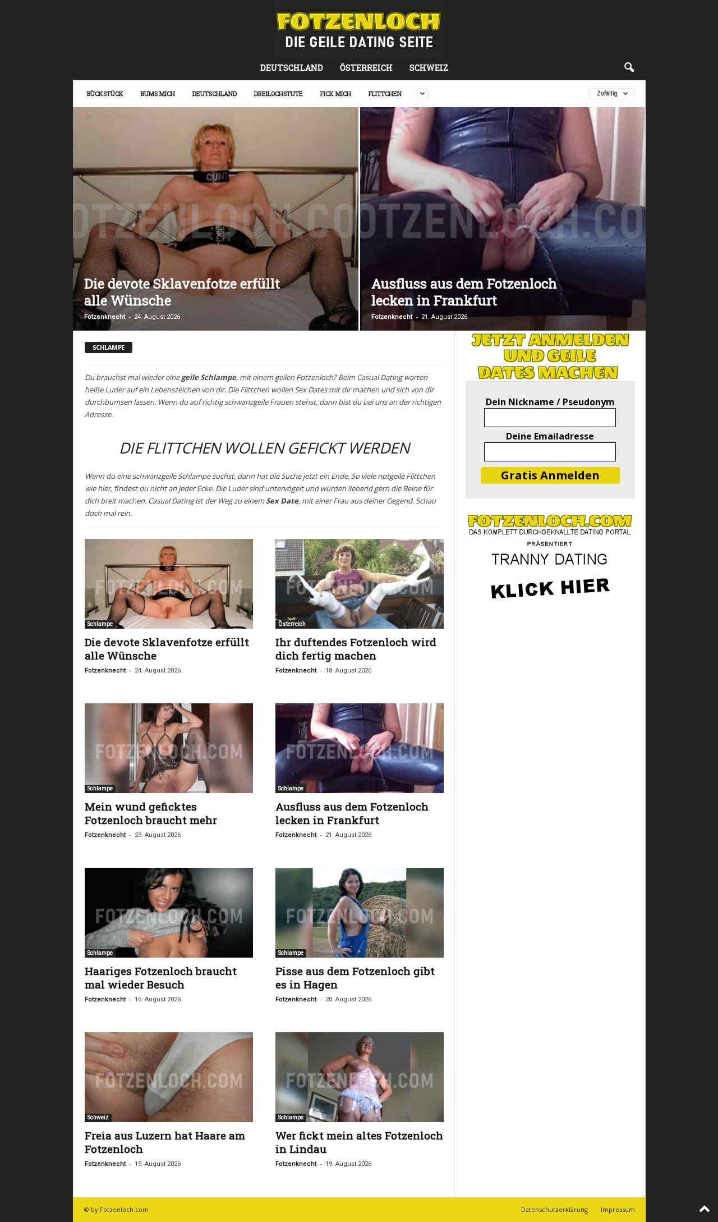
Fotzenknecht (104, 317)
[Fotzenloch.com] (359, 28)
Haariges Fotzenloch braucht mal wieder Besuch (161, 977)
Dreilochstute (278, 93)
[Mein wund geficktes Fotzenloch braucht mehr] (169, 748)
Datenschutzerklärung (554, 1209)
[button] (628, 68)
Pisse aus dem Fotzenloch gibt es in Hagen (355, 977)
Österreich (366, 67)
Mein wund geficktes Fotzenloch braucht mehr (151, 813)
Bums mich (158, 93)
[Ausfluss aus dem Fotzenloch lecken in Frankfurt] (503, 219)
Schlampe (100, 624)
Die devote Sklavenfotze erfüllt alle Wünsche (182, 291)
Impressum (618, 1209)
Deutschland (291, 67)
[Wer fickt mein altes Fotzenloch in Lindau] (359, 1077)
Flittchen (385, 93)
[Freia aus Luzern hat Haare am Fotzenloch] (169, 1077)
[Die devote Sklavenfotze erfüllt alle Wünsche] (215, 219)
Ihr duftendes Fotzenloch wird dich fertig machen (355, 648)
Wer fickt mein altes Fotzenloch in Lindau (359, 1142)
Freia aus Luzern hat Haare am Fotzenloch (165, 1142)
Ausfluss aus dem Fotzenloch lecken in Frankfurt (464, 291)
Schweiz (428, 67)
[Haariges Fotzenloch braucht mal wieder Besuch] (169, 913)
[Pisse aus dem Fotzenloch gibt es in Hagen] (359, 913)
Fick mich (335, 93)
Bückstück (105, 93)
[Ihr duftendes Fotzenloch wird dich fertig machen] (359, 584)
